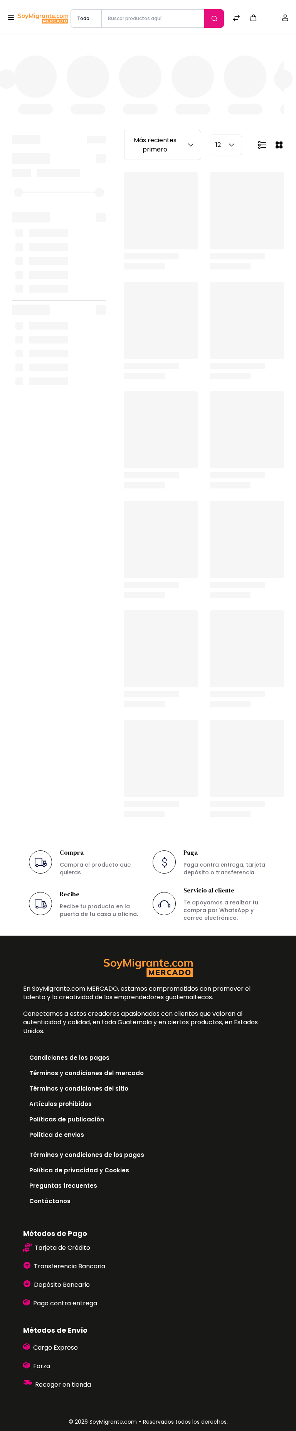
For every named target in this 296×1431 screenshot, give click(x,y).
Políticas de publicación (66, 1119)
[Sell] (269, 18)
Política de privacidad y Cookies (79, 1170)
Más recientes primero (155, 145)
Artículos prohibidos (60, 1104)
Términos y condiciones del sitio (78, 1088)
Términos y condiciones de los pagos (86, 1155)
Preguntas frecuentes (63, 1186)
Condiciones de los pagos (69, 1058)
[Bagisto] (43, 18)
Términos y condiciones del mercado (86, 1073)
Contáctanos (50, 1201)
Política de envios (56, 1135)
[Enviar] (214, 18)
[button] (253, 17)
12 (218, 144)
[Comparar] (236, 18)
